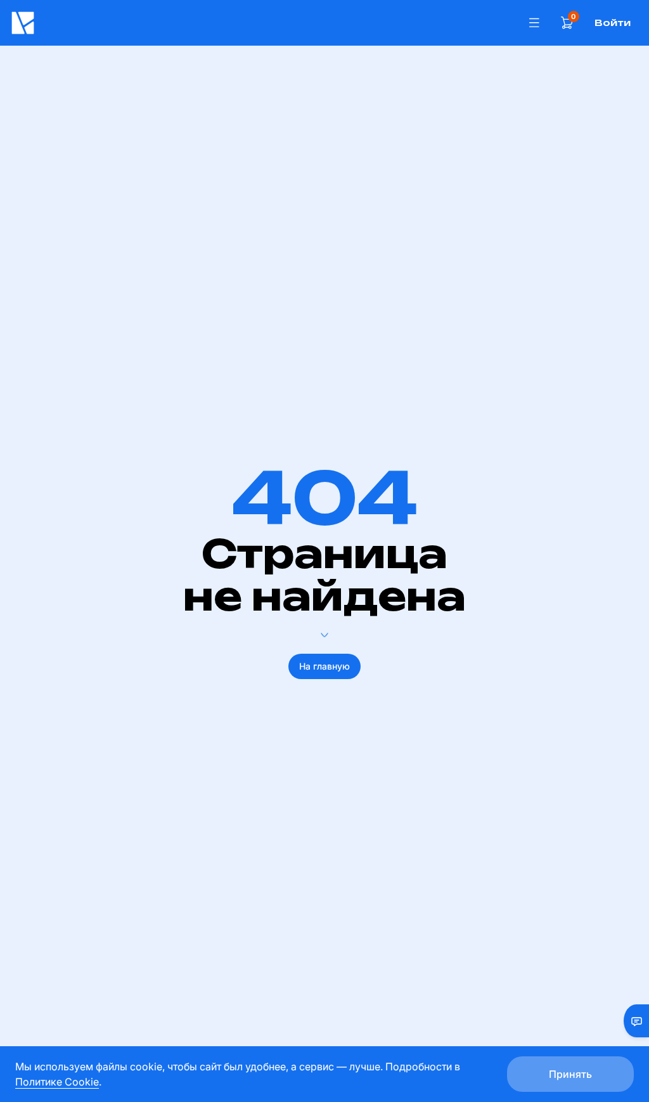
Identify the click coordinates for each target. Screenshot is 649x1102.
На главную (324, 666)
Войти (612, 22)
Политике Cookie (57, 1081)
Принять (570, 1074)
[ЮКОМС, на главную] (262, 23)
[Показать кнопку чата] (631, 1021)
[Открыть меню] (534, 23)
